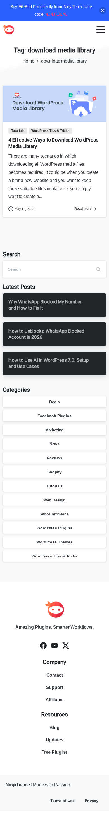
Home (28, 61)
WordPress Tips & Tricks (54, 556)
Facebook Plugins (54, 416)
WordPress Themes (54, 542)
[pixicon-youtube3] (54, 645)
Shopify (54, 472)
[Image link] (54, 609)
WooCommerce (54, 514)
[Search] (98, 269)
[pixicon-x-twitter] (65, 645)
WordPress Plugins (54, 528)
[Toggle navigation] (100, 29)
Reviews (54, 458)
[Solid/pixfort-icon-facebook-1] (43, 645)
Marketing (54, 430)
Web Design (54, 500)
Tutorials (54, 486)
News (54, 444)
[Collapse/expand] (102, 10)
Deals (54, 402)
